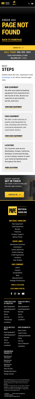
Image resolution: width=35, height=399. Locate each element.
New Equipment (17, 224)
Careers (17, 270)
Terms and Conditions (18, 393)
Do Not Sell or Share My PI (12, 396)
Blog (17, 276)
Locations (17, 258)
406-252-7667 (24, 52)
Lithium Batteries (17, 250)
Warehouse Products (8, 361)
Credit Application (17, 255)
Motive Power (17, 237)
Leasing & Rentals (24, 336)
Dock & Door (8, 369)
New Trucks (22, 331)
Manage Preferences (17, 281)
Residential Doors (10, 371)
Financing (17, 232)
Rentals (17, 229)
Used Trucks (22, 333)
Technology (8, 320)
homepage (6, 77)
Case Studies (17, 260)
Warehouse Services (8, 365)
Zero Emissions (23, 344)
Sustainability (17, 273)
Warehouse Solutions (17, 245)
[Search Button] (29, 4)
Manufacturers (17, 278)
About (17, 268)
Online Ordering (17, 252)
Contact (6, 393)
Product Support (18, 234)
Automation (17, 247)
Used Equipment (17, 227)
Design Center (9, 374)
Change (24, 58)
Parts (6, 315)
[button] (12, 39)
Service (6, 317)
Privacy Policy (8, 395)
